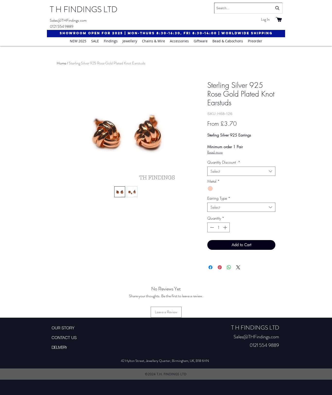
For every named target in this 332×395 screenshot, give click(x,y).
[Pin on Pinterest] (220, 267)
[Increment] (225, 227)
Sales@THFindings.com (68, 20)
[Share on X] (238, 267)
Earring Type (218, 198)
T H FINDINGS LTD (83, 9)
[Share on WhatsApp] (229, 267)
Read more (215, 152)
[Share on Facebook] (210, 267)
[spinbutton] (218, 227)
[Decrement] (211, 227)
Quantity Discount (223, 162)
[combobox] (248, 8)
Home (61, 63)
